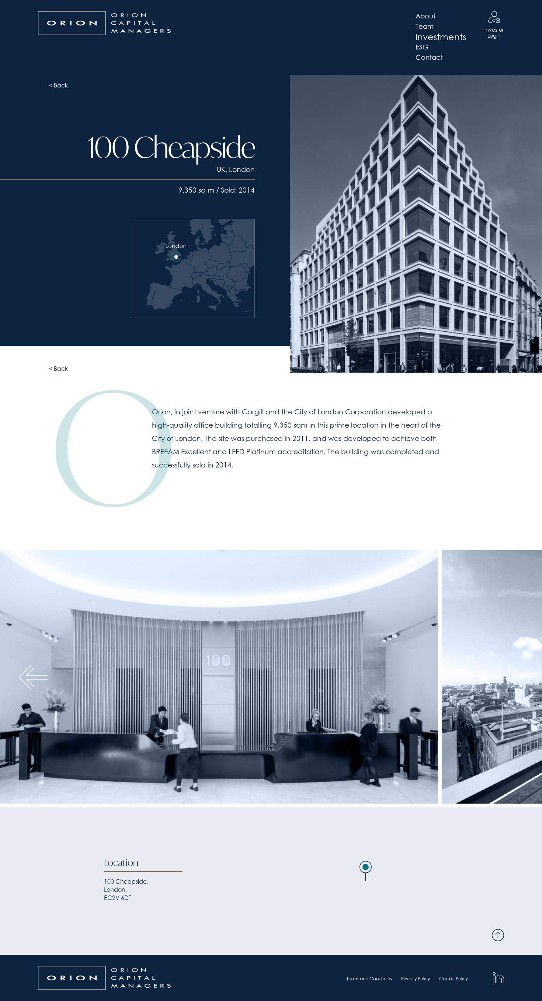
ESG (422, 47)
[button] (365, 871)
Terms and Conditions (369, 978)
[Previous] (33, 677)
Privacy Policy (415, 978)
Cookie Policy (453, 978)
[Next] (509, 677)
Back (61, 85)
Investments (441, 36)
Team (425, 26)
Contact (429, 57)
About (425, 16)
